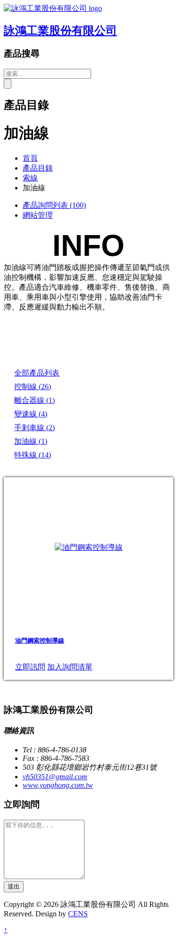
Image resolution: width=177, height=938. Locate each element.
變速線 (30, 414)
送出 (14, 886)
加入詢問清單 (70, 667)
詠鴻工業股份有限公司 (60, 30)
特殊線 (32, 455)
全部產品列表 (36, 373)
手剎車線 (34, 428)
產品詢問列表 (54, 205)
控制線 (32, 387)
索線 (30, 178)
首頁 (30, 158)
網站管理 (38, 215)
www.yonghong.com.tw (58, 785)
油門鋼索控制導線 (39, 640)
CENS (78, 914)
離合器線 (34, 400)
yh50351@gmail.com (55, 777)
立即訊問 (30, 667)
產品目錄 (38, 168)
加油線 (30, 441)
